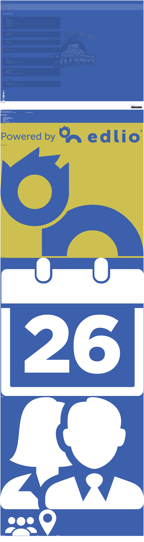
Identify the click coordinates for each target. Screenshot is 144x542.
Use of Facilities (9, 25)
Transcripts (5, 6)
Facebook (3, 91)
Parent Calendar (9, 22)
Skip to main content (4, 0)
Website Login (8, 26)
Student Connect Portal (10, 63)
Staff (38, 535)
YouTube (3, 95)
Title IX (4, 120)
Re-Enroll (8, 71)
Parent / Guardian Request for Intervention (13, 23)
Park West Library (9, 60)
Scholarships (8, 42)
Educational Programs (10, 35)
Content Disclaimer (6, 121)
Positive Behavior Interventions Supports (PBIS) (14, 62)
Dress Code (8, 61)
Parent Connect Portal (10, 70)
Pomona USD (5, 7)
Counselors (8, 82)
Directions (58, 535)
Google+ (3, 98)
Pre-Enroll (4, 8)
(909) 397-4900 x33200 (21, 112)
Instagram (3, 97)
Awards (7, 18)
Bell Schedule (8, 19)
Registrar (7, 24)
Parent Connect (5, 9)
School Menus (8, 72)
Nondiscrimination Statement (8, 118)
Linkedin (3, 100)
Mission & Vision (9, 20)
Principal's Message (9, 21)
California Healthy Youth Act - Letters (13, 69)
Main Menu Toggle (3, 11)
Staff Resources (5, 119)
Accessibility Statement (7, 117)
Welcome (7, 49)
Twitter (3, 93)
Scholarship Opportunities (10, 50)
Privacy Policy (3, 123)
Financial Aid (8, 41)
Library (7, 59)
